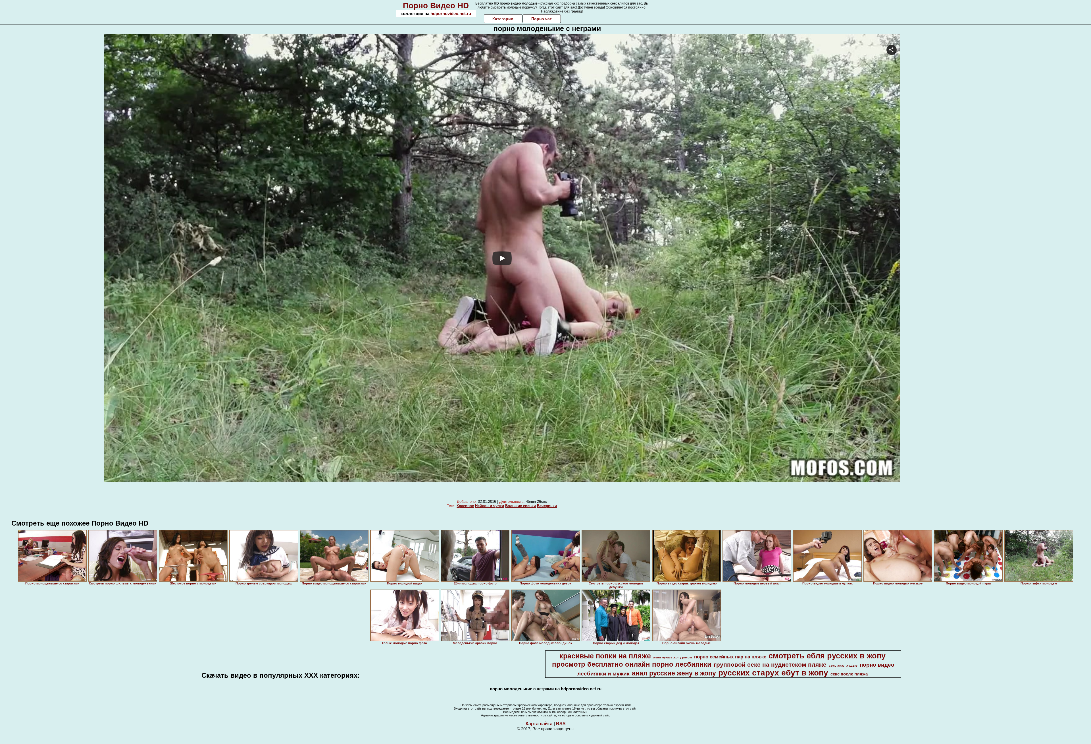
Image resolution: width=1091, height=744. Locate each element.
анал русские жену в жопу (674, 673)
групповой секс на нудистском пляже (770, 664)
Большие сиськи (520, 506)
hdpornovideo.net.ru (450, 13)
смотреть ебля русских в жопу (827, 656)
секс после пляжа (849, 674)
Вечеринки (547, 506)
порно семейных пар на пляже (730, 657)
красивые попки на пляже (605, 656)
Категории (502, 18)
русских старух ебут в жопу (773, 672)
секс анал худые (843, 665)
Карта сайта (539, 723)
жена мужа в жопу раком (672, 657)
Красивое (465, 506)
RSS (561, 723)
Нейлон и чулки (489, 506)
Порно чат (541, 18)
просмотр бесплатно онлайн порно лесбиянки (631, 664)
